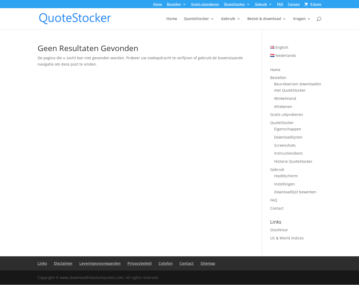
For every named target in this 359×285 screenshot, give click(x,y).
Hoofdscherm (286, 175)
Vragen (299, 19)
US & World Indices (287, 237)
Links (42, 263)
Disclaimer (63, 263)
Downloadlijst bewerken (295, 191)
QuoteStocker (234, 4)
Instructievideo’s (288, 153)
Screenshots (285, 145)
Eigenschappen (287, 128)
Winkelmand (285, 98)
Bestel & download (264, 19)
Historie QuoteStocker (293, 161)
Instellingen (284, 183)
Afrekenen (283, 106)
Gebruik (261, 4)
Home (157, 4)
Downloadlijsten (288, 137)
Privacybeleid (139, 263)
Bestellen (174, 4)
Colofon (165, 263)
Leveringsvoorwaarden (100, 263)
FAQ (280, 4)
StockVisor (279, 229)
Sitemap (208, 263)
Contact (294, 4)
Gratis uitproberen (205, 4)
